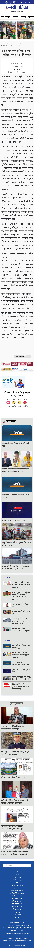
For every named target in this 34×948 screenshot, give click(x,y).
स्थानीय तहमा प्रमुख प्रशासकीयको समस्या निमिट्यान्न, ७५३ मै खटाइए (12, 827)
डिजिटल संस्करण (15, 45)
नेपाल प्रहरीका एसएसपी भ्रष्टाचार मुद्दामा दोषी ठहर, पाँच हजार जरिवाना (15, 753)
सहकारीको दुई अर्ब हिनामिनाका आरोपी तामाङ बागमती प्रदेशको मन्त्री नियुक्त (16, 727)
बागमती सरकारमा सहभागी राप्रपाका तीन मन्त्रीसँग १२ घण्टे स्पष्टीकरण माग (15, 470)
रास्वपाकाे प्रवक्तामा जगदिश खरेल (20, 605)
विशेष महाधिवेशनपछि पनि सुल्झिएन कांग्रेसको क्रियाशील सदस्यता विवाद (20, 686)
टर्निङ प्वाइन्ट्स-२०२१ (17, 904)
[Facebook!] (21, 2)
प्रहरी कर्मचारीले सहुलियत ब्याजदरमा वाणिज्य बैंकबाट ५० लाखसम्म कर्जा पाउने (15, 801)
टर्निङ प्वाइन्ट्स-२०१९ (17, 909)
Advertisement (17, 915)
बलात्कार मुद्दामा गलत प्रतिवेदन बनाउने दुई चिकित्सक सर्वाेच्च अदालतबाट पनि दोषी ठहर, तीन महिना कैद (21, 595)
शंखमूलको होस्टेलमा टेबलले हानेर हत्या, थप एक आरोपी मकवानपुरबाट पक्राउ (16, 567)
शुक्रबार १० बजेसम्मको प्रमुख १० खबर (14, 520)
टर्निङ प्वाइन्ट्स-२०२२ (17, 901)
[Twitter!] (23, 2)
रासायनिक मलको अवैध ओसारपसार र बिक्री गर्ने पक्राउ (16, 496)
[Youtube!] (25, 2)
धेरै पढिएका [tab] (7, 577)
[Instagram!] (27, 2)
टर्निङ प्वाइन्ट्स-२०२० (17, 906)
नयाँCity (17, 872)
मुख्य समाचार (5, 17)
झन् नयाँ (17, 875)
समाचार (23, 17)
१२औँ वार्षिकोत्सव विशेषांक (17, 896)
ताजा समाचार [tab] (7, 640)
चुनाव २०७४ (17, 888)
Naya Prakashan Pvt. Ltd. (17, 922)
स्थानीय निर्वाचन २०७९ (17, 885)
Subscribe (17, 917)
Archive (17, 920)
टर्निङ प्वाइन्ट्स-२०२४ (17, 898)
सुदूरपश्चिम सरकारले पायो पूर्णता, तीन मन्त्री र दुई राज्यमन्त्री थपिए (16, 544)
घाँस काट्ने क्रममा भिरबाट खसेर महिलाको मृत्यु (15, 444)
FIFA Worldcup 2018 (17, 890)
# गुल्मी (28, 357)
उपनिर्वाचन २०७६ (17, 877)
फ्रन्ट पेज (15, 17)
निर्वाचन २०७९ (17, 880)
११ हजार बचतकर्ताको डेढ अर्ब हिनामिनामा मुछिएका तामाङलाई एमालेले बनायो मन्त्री (21, 584)
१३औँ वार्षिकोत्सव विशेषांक (17, 893)
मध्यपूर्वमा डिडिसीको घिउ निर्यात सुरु (21, 612)
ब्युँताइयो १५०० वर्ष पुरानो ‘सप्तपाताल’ (13, 777)
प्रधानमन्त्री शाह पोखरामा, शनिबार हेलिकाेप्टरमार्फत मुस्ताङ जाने (21, 630)
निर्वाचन (17, 882)
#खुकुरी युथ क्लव (19, 357)
